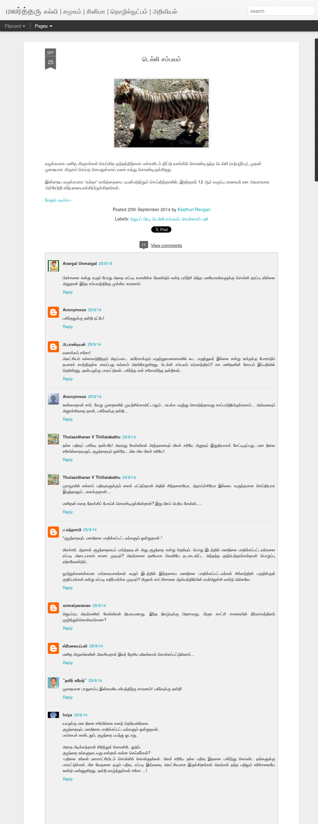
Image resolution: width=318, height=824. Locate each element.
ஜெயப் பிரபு (140, 218)
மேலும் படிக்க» (58, 200)
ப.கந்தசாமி (72, 529)
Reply (68, 292)
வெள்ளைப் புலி (195, 218)
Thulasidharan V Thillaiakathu (91, 437)
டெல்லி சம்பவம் (161, 58)
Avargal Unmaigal (80, 263)
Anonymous (74, 309)
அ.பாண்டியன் (74, 344)
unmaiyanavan (77, 605)
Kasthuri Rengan (194, 209)
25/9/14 (105, 263)
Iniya (67, 715)
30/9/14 (80, 715)
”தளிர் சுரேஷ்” (75, 680)
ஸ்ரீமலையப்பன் (75, 646)
